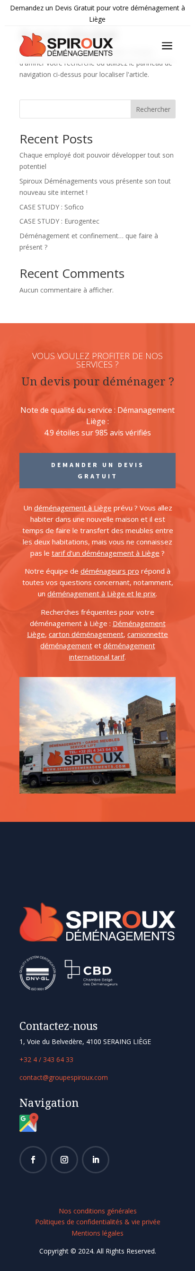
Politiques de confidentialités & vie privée (97, 1221)
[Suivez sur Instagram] (64, 1159)
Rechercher (153, 109)
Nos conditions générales (98, 1210)
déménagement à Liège (73, 507)
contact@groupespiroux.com (63, 1077)
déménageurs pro (109, 571)
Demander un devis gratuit (97, 470)
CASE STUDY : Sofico (51, 206)
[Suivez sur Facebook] (33, 1159)
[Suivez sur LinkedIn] (95, 1159)
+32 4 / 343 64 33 (46, 1059)
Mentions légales (97, 1233)
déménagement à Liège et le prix (101, 593)
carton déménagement (86, 634)
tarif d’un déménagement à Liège (106, 553)
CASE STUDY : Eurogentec (59, 221)
